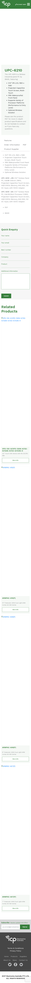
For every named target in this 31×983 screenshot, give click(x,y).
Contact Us (23, 960)
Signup (24, 927)
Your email (5, 243)
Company (4, 257)
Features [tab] (8, 140)
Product (4, 264)
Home (6, 956)
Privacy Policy (15, 951)
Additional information (9, 271)
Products (14, 956)
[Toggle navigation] (28, 4)
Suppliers (23, 956)
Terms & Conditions (15, 948)
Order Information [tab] (12, 145)
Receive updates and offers (14, 923)
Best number (6, 250)
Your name (5, 236)
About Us (6, 960)
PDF (6, 207)
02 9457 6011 (21, 4)
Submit (6, 296)
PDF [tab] (24, 145)
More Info (15, 460)
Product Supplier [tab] (11, 149)
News (15, 960)
